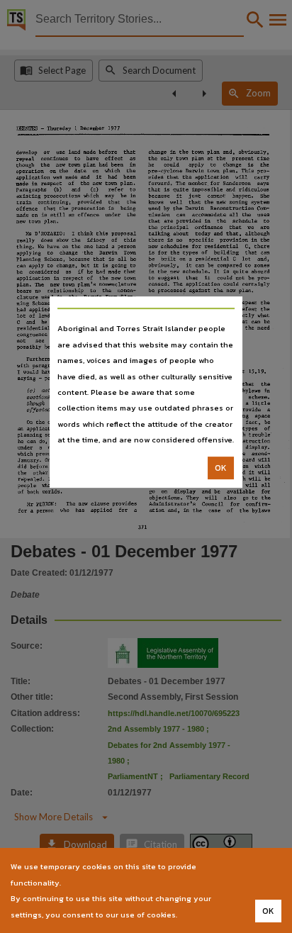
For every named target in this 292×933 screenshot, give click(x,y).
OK (221, 468)
